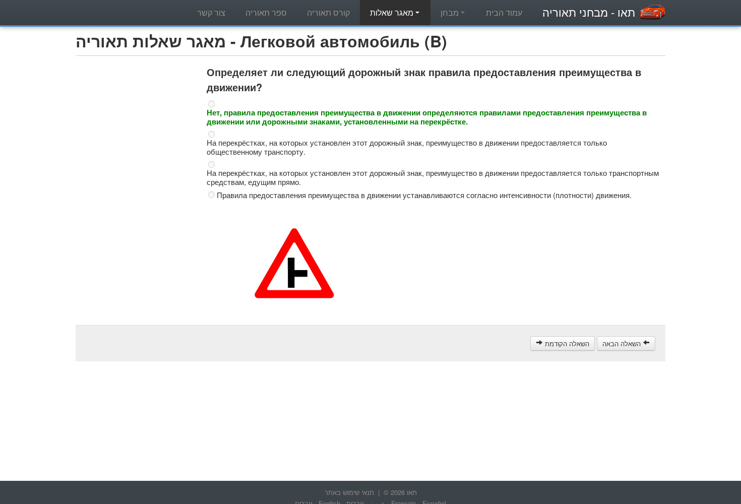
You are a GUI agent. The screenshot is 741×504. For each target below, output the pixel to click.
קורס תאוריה (328, 12)
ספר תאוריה (266, 12)
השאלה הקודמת (566, 343)
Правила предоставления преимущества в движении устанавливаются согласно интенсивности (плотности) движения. (424, 195)
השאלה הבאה (622, 343)
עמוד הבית (504, 12)
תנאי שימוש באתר (349, 492)
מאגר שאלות (392, 12)
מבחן (451, 12)
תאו (588, 12)
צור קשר (211, 12)
